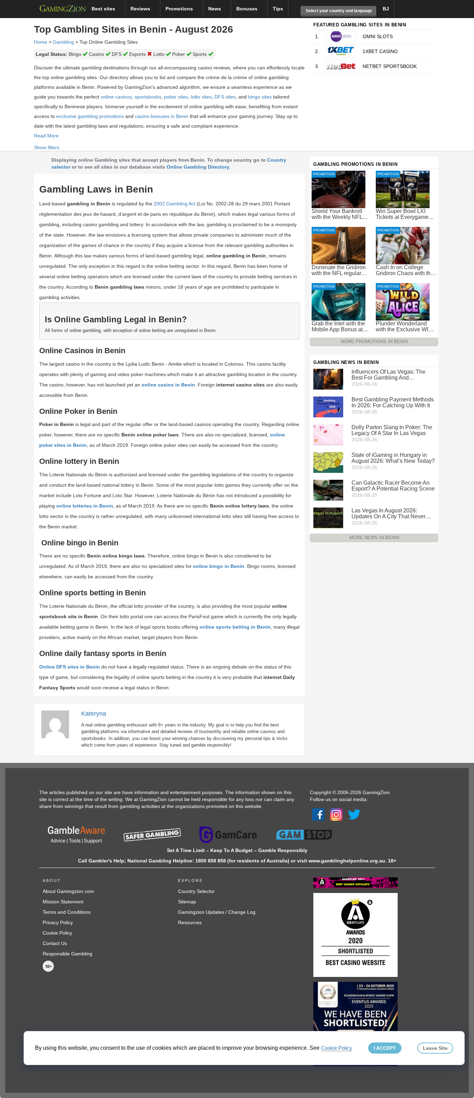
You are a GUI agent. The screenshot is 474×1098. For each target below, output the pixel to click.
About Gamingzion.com (68, 891)
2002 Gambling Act (174, 203)
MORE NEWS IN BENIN (374, 537)
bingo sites (260, 97)
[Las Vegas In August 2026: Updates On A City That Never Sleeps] (328, 517)
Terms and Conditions (67, 912)
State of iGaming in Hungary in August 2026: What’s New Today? (393, 458)
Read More (46, 135)
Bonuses (247, 8)
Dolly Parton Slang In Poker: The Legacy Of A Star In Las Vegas (392, 430)
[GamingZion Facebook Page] (318, 814)
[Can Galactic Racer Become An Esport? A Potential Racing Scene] (328, 490)
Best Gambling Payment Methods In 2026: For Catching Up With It (393, 402)
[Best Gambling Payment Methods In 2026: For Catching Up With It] (328, 406)
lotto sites (201, 97)
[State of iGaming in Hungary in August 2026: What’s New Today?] (328, 462)
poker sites (176, 97)
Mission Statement (63, 901)
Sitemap (187, 901)
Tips (278, 8)
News (215, 8)
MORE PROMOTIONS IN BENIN (374, 341)
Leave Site (435, 1048)
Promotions (180, 8)
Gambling (63, 42)
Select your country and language (338, 10)
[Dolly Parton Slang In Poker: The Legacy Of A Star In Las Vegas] (328, 434)
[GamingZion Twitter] (354, 814)
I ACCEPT (385, 1048)
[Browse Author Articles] (58, 723)
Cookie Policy (57, 933)
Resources (190, 922)
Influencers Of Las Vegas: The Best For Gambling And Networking (388, 375)
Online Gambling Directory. (198, 167)
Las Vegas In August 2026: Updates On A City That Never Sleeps (388, 513)
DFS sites (225, 97)
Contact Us (55, 943)
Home (40, 42)
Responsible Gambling (67, 953)
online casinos (116, 97)
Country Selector (196, 891)
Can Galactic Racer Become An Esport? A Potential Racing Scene (393, 486)
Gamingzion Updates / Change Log (216, 912)
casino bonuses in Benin (161, 116)
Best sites (104, 8)
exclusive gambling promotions (90, 116)
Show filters (46, 147)
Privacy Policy (58, 922)
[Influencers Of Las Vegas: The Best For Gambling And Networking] (328, 379)
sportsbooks (148, 97)
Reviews (141, 8)
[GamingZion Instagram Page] (336, 814)
